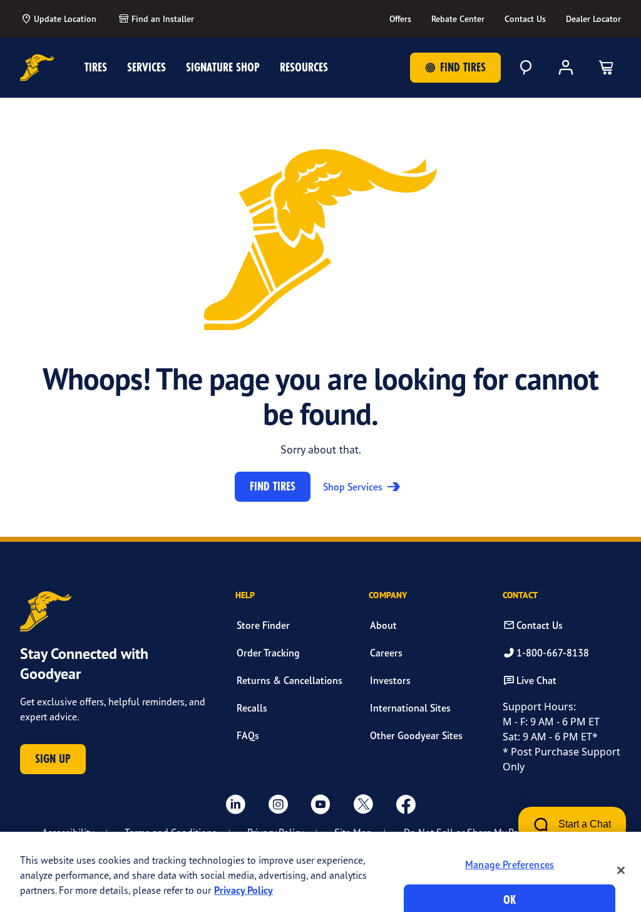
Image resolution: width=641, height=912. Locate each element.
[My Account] (566, 68)
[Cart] (606, 68)
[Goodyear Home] (37, 68)
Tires (96, 67)
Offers (400, 18)
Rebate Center (458, 18)
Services (146, 67)
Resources (304, 67)
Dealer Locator (593, 18)
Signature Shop (223, 67)
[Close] (621, 870)
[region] (320, 872)
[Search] (526, 68)
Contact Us (525, 18)
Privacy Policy (243, 890)
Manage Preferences (509, 864)
